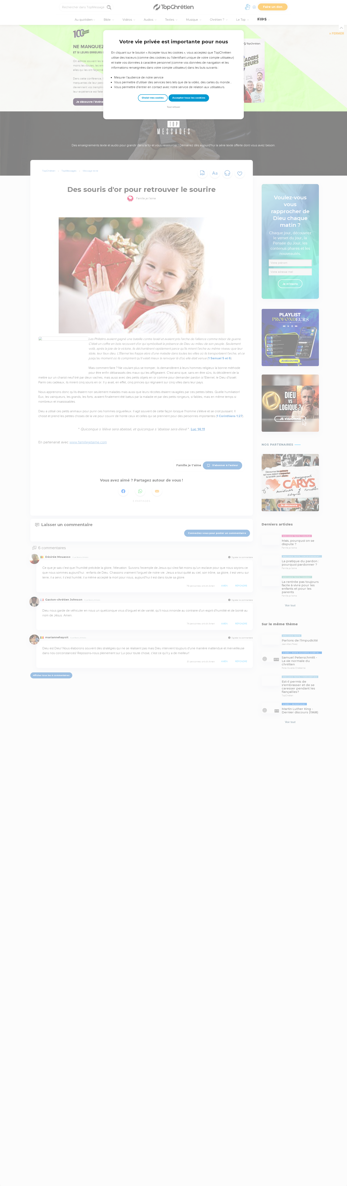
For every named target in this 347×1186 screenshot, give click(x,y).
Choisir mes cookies (153, 98)
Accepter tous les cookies (188, 97)
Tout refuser (173, 107)
